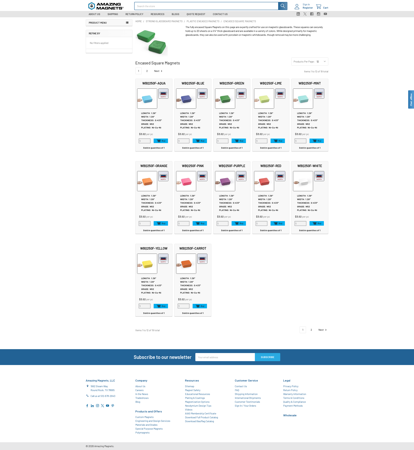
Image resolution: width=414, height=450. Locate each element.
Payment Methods (293, 405)
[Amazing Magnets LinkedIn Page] (92, 405)
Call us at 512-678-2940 (103, 395)
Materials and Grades (146, 424)
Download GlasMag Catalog (199, 421)
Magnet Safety (192, 390)
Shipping (113, 14)
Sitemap (189, 386)
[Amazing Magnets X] (102, 405)
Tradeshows (142, 397)
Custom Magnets (144, 416)
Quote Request (196, 14)
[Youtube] (325, 14)
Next (157, 70)
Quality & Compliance (294, 401)
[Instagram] (318, 14)
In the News (141, 393)
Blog (137, 401)
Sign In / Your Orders (245, 405)
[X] (305, 14)
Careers (139, 390)
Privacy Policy (290, 386)
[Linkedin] (298, 14)
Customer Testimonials (247, 401)
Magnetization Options (197, 401)
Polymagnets (142, 432)
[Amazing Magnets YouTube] (107, 405)
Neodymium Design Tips (198, 405)
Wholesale (290, 415)
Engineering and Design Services (152, 420)
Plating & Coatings (195, 397)
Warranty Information (294, 393)
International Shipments (248, 397)
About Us (94, 14)
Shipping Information (246, 393)
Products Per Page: (304, 61)
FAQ (237, 390)
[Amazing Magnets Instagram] (97, 405)
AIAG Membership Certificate (200, 413)
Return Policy (134, 14)
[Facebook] (312, 14)
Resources (157, 14)
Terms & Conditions (293, 397)
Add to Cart (161, 141)
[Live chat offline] (411, 99)
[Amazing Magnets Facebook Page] (87, 405)
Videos (188, 409)
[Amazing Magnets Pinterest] (112, 405)
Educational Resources (197, 393)
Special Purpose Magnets (149, 428)
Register (308, 7)
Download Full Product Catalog (201, 417)
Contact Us (220, 14)
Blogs (175, 14)
